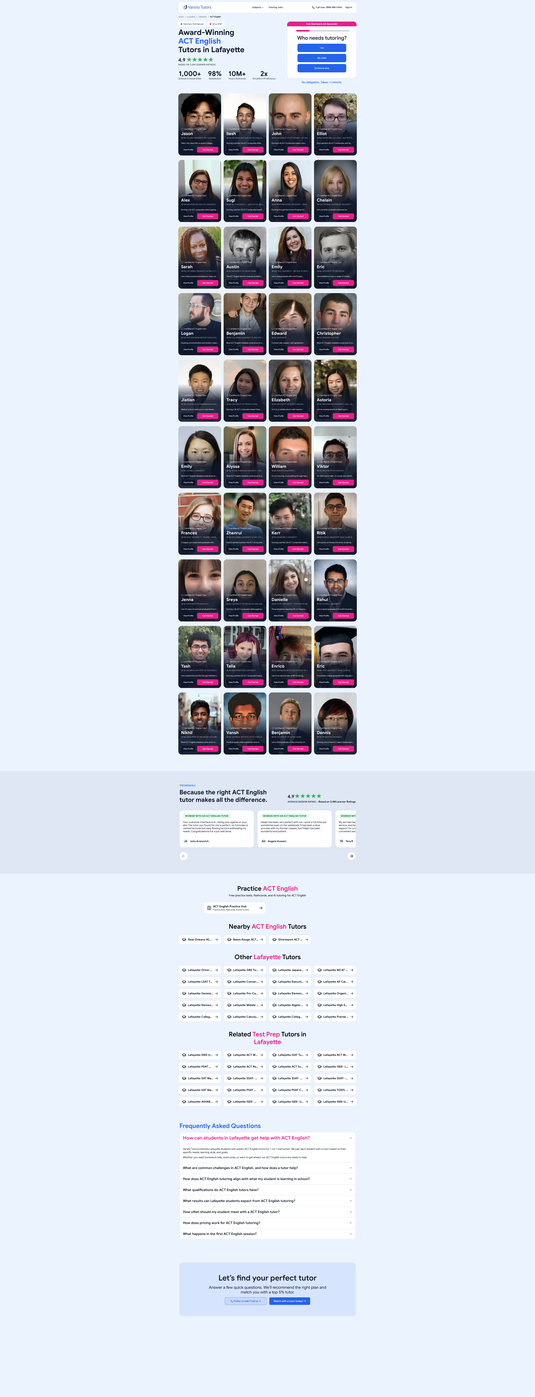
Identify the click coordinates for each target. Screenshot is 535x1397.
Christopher (329, 333)
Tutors (181, 16)
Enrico (278, 666)
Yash (185, 666)
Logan (187, 333)
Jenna (187, 600)
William (279, 466)
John (276, 134)
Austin (232, 267)
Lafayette (203, 16)
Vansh (232, 733)
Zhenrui (234, 533)
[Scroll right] (351, 856)
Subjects (256, 7)
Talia (230, 666)
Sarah (187, 267)
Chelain (324, 200)
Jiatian (188, 400)
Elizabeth (281, 400)
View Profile (188, 150)
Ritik (321, 533)
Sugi (230, 200)
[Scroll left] (183, 856)
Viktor (323, 466)
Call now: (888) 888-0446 (329, 7)
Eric (321, 267)
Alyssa (232, 466)
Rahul (322, 600)
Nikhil (186, 733)
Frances (189, 533)
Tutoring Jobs (275, 7)
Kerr (276, 533)
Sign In (348, 7)
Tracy (231, 400)
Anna (277, 200)
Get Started (207, 150)
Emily (277, 267)
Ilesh (231, 134)
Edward (279, 333)
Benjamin (235, 333)
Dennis (324, 733)
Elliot (322, 134)
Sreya (232, 600)
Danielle (280, 600)
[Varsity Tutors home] (197, 7)
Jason (187, 134)
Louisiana (191, 16)
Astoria (324, 400)
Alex (185, 200)
